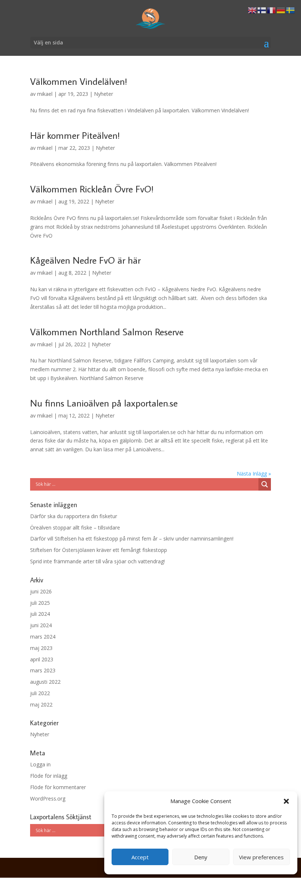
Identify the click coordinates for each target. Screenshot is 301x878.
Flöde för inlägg (48, 775)
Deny (200, 857)
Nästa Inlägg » (254, 473)
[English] (252, 9)
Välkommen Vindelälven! (78, 81)
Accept (140, 857)
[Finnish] (262, 9)
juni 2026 (41, 591)
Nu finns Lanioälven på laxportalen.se (104, 403)
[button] (286, 801)
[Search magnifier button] (264, 484)
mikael (44, 93)
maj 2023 (41, 647)
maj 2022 (41, 704)
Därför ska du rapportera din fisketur (73, 516)
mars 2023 (42, 670)
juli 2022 (40, 693)
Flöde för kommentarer (58, 787)
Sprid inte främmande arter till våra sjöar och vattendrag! (97, 561)
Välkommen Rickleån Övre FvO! (91, 189)
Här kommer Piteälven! (75, 135)
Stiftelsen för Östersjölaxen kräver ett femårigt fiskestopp (98, 549)
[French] (271, 9)
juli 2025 (40, 602)
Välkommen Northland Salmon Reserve (107, 331)
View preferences (261, 857)
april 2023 (41, 659)
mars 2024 (42, 636)
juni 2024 (41, 625)
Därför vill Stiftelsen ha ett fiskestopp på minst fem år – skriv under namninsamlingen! (131, 538)
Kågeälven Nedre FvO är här (85, 260)
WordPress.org (47, 798)
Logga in (40, 764)
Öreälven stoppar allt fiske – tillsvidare (75, 527)
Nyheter (103, 93)
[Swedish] (290, 9)
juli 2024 (40, 613)
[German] (281, 9)
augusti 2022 (45, 681)
